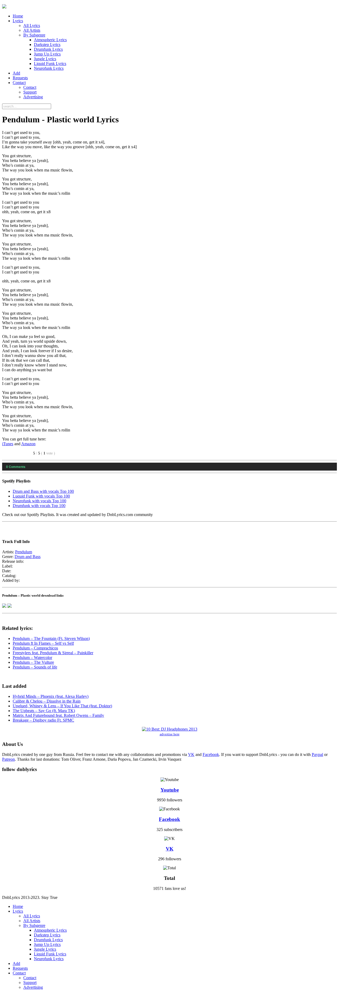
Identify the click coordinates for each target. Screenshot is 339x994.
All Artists (31, 30)
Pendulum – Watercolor (32, 657)
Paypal (317, 754)
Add (16, 73)
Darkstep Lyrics (47, 44)
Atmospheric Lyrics (50, 40)
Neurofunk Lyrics (49, 68)
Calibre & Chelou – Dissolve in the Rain (47, 701)
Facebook (211, 754)
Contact (19, 82)
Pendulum (23, 552)
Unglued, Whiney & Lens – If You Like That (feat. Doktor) (62, 706)
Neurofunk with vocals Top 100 (39, 501)
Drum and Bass (28, 556)
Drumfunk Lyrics (48, 49)
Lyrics (18, 20)
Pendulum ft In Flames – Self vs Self (43, 643)
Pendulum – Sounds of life (35, 667)
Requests (20, 78)
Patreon (8, 759)
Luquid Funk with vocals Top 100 (41, 496)
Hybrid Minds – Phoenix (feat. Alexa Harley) (50, 696)
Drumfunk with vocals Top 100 (39, 505)
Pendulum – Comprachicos (35, 648)
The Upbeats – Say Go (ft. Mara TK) (44, 710)
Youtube (169, 790)
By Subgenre (34, 35)
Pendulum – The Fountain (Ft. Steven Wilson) (51, 638)
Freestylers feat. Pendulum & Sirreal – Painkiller (53, 653)
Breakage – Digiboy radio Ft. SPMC (43, 720)
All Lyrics (31, 25)
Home (18, 16)
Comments (15, 466)
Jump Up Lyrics (47, 54)
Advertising (33, 97)
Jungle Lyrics (45, 59)
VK (191, 754)
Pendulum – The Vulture (33, 662)
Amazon (28, 444)
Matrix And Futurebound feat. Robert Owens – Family (58, 715)
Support (30, 92)
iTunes (7, 444)
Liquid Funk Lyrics (50, 63)
